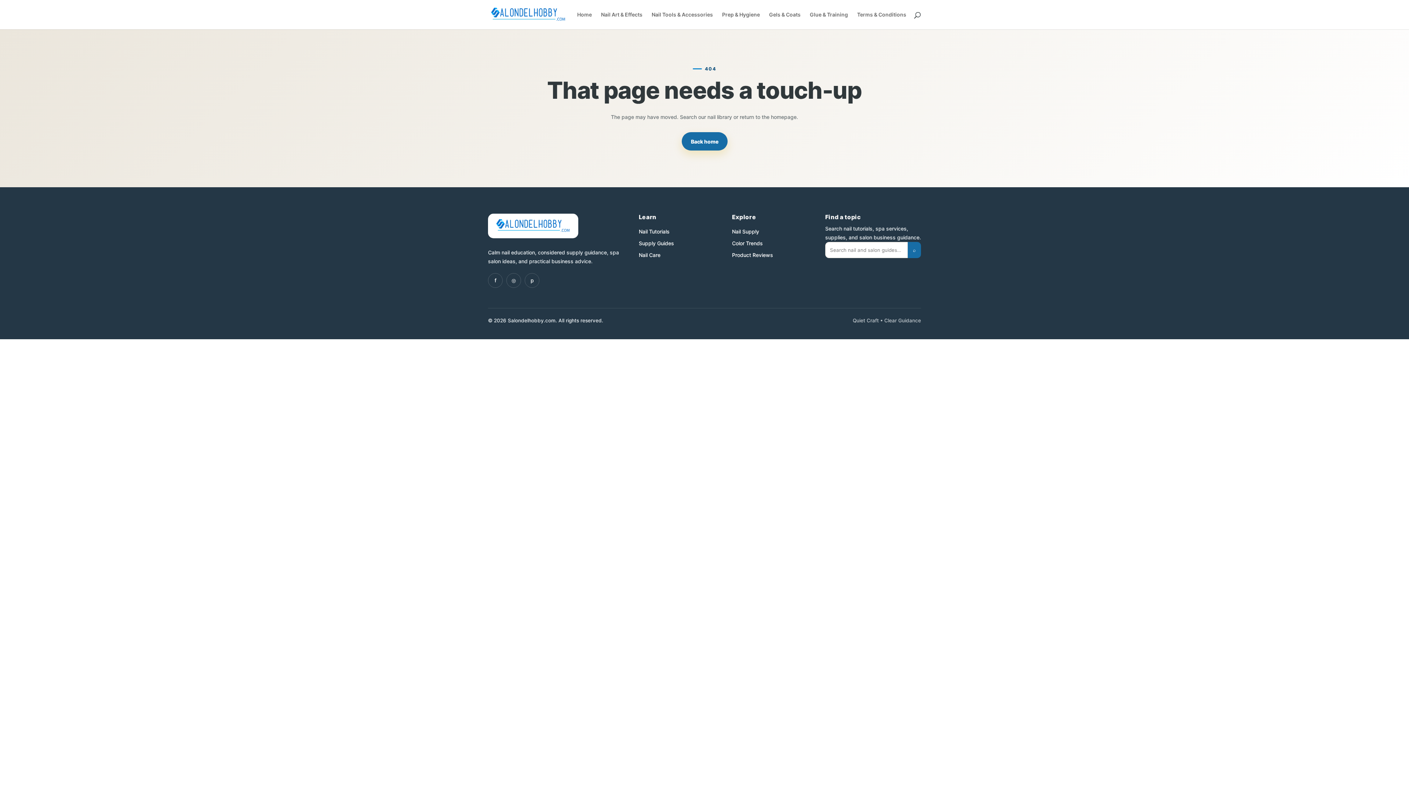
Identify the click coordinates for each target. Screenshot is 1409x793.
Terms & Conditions (881, 15)
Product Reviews (752, 255)
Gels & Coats (785, 15)
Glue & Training (829, 15)
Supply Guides (656, 243)
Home (584, 15)
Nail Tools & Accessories (682, 15)
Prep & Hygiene (741, 15)
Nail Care (649, 255)
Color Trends (747, 243)
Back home (704, 141)
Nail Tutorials (654, 231)
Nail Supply (745, 231)
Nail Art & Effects (621, 15)
